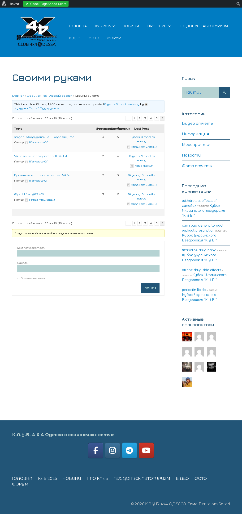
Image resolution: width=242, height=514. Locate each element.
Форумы (33, 95)
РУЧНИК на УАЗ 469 (29, 194)
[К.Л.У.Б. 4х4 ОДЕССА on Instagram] (112, 450)
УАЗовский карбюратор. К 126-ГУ (40, 156)
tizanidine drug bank (199, 250)
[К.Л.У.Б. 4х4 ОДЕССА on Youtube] (146, 450)
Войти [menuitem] (14, 4)
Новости (191, 155)
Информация (195, 134)
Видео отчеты (198, 123)
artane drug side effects (201, 270)
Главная (18, 95)
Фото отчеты (197, 166)
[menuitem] (4, 4)
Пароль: (22, 263)
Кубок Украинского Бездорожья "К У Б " (204, 210)
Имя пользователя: (31, 247)
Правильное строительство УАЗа (42, 175)
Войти (150, 288)
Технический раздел (57, 95)
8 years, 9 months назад (121, 104)
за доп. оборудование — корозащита (44, 137)
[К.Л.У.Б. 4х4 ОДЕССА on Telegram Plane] (129, 450)
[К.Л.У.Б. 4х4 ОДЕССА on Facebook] (95, 450)
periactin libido (194, 290)
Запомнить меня (33, 278)
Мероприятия (197, 144)
